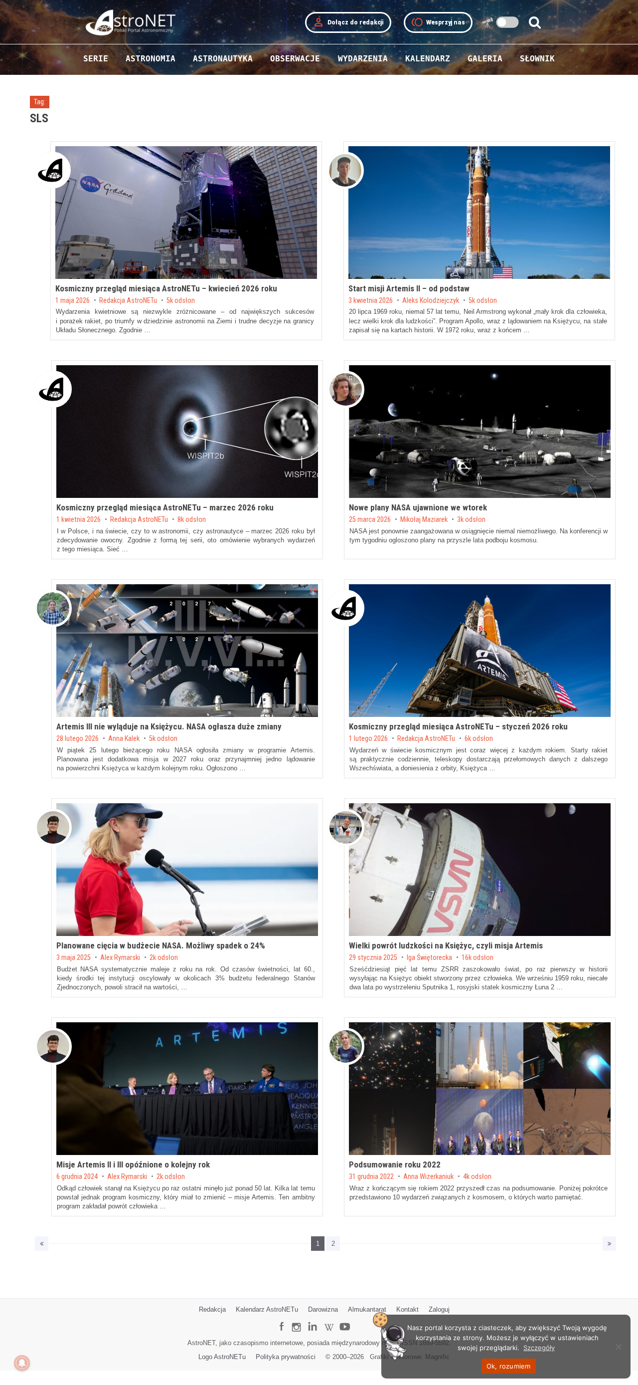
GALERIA (485, 58)
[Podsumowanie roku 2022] (480, 1088)
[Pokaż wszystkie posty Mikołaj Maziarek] (345, 389)
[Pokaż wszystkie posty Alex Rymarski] (53, 827)
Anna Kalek (124, 738)
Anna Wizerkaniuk (428, 1176)
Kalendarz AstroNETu (267, 1309)
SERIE (95, 58)
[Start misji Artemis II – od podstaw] (479, 212)
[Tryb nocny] (507, 22)
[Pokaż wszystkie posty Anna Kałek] (53, 608)
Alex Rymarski (120, 957)
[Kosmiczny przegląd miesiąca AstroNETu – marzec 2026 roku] (187, 431)
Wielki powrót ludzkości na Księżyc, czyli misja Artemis (446, 945)
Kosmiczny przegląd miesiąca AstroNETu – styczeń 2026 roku (458, 726)
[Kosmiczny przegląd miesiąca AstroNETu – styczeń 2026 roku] (480, 650)
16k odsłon (477, 957)
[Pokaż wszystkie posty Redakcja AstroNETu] (52, 170)
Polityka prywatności (286, 1357)
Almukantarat (367, 1309)
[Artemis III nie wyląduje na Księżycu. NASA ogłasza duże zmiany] (187, 650)
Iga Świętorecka (429, 957)
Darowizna (323, 1309)
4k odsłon (477, 1176)
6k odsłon (478, 738)
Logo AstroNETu (222, 1357)
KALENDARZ (427, 58)
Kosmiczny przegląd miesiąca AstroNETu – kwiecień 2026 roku (166, 288)
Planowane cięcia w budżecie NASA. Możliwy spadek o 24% (160, 945)
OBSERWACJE (295, 58)
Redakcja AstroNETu (128, 300)
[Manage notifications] (22, 1363)
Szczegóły (539, 1348)
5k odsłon (180, 300)
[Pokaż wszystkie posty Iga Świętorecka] (345, 827)
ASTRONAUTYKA (223, 58)
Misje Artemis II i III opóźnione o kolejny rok (133, 1164)
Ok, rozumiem (508, 1366)
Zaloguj (439, 1309)
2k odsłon (163, 957)
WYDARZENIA (363, 58)
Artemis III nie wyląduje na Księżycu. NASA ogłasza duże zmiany (169, 726)
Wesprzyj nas (438, 22)
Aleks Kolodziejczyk (431, 300)
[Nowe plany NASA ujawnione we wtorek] (480, 431)
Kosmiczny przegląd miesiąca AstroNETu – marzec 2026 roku (165, 507)
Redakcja (212, 1309)
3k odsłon (471, 519)
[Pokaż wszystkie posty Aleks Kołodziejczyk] (345, 170)
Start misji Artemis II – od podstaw (409, 288)
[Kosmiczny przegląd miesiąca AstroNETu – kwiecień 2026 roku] (186, 212)
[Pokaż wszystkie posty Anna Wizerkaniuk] (345, 1046)
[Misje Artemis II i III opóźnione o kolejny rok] (187, 1088)
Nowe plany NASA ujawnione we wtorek (418, 507)
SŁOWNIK (537, 58)
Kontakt (407, 1309)
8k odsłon (191, 519)
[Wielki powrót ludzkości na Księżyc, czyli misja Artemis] (480, 869)
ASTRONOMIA (150, 58)
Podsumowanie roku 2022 (395, 1164)
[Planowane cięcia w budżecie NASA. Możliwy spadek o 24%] (187, 869)
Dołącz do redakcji (348, 22)
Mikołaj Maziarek (424, 519)
